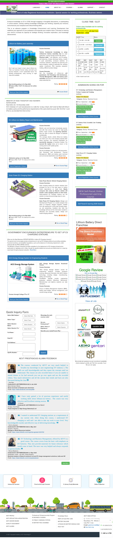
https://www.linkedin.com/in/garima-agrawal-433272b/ (28, 432)
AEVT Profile (10, 515)
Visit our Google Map (91, 273)
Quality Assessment (12, 523)
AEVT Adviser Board (12, 521)
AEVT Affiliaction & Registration (17, 518)
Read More (33, 250)
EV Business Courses (39, 517)
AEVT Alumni (10, 526)
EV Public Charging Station (41, 520)
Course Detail (63, 92)
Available (98, 41)
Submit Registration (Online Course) (88, 116)
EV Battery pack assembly (40, 523)
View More (66, 463)
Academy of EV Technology (92, 518)
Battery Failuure (63, 521)
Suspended (99, 45)
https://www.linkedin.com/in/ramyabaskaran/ (25, 458)
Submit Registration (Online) (18, 166)
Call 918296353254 (106, 529)
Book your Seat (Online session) (19, 92)
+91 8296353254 (107, 525)
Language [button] (36, 7)
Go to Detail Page (62, 223)
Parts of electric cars (65, 519)
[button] (57, 7)
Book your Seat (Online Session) (19, 224)
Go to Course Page (61, 165)
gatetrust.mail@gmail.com (96, 525)
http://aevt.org (89, 527)
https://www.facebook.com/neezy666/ (23, 389)
